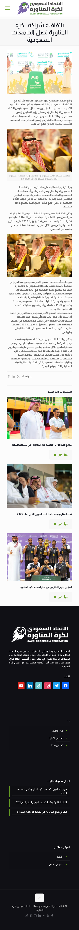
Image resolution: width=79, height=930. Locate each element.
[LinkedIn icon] (39, 915)
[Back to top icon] (39, 898)
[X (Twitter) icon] (48, 915)
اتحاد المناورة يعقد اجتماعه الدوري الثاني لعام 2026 (44, 514)
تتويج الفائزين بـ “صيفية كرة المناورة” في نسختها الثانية (41, 444)
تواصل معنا (57, 745)
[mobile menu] (7, 8)
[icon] (31, 915)
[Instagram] (47, 685)
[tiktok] (38, 685)
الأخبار (60, 856)
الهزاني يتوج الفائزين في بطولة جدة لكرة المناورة (46, 586)
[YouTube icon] (43, 915)
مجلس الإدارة (56, 737)
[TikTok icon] (26, 915)
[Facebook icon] (52, 915)
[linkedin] (30, 685)
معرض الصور (56, 864)
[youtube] (21, 685)
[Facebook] (65, 685)
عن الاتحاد (57, 730)
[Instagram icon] (35, 915)
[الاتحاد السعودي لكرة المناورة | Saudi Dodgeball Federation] (39, 8)
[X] (56, 685)
